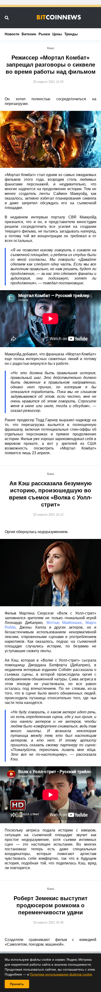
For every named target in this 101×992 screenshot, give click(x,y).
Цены (57, 34)
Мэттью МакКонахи (64, 623)
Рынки (44, 34)
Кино (50, 48)
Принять (17, 984)
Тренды (71, 34)
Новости (12, 34)
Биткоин (29, 34)
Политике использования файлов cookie (61, 974)
